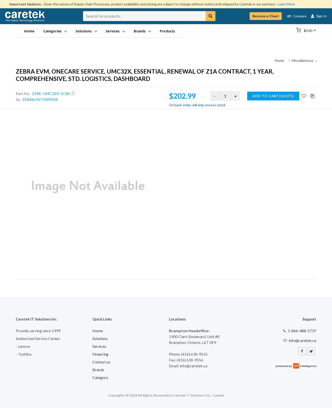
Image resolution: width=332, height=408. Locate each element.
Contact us (101, 361)
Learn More (286, 4)
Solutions (100, 338)
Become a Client (266, 16)
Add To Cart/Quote (273, 96)
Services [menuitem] (113, 31)
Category (100, 377)
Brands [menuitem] (140, 31)
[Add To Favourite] (304, 96)
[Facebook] (302, 351)
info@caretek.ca (302, 340)
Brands (98, 369)
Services (99, 346)
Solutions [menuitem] (84, 31)
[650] (88, 187)
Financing (100, 354)
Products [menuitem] (167, 31)
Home (279, 60)
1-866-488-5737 (302, 330)
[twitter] (311, 351)
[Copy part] (73, 93)
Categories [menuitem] (52, 31)
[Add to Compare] (312, 96)
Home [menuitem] (29, 31)
